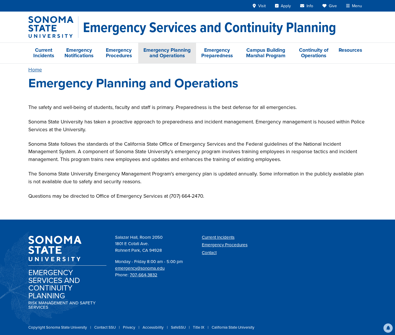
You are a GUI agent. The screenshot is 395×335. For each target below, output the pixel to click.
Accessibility (154, 327)
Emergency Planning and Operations (167, 52)
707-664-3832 (143, 275)
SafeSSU (179, 327)
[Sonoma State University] (53, 27)
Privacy (129, 327)
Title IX (199, 327)
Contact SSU (105, 327)
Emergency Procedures (119, 52)
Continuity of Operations (313, 52)
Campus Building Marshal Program (265, 52)
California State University (233, 327)
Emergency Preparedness (217, 52)
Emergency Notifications (78, 52)
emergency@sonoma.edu (140, 268)
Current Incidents (43, 52)
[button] (388, 328)
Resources (350, 50)
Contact (209, 252)
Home (35, 69)
